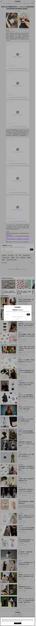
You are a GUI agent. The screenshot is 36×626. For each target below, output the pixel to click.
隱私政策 (22, 316)
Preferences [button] (20, 621)
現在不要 (17, 318)
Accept (18, 623)
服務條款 (19, 316)
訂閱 (28, 314)
